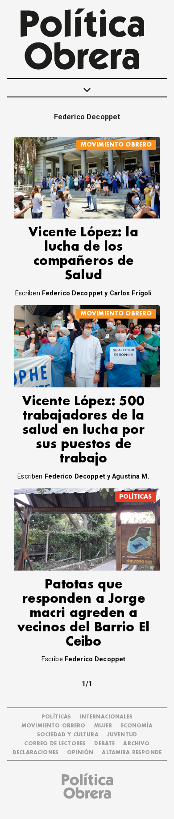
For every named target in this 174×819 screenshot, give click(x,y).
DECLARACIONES (35, 752)
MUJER (103, 725)
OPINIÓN (80, 752)
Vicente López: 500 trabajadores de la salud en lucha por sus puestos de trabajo (83, 430)
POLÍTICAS (135, 497)
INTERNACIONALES (106, 716)
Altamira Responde (132, 752)
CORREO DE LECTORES (55, 743)
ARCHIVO (136, 743)
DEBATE (104, 743)
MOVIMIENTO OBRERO (116, 144)
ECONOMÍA (137, 725)
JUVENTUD (122, 734)
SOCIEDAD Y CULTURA (68, 734)
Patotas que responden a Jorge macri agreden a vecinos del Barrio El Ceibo (83, 613)
